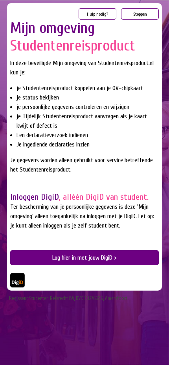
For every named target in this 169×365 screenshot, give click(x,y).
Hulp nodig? (97, 14)
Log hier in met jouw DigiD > (84, 257)
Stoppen (140, 14)
